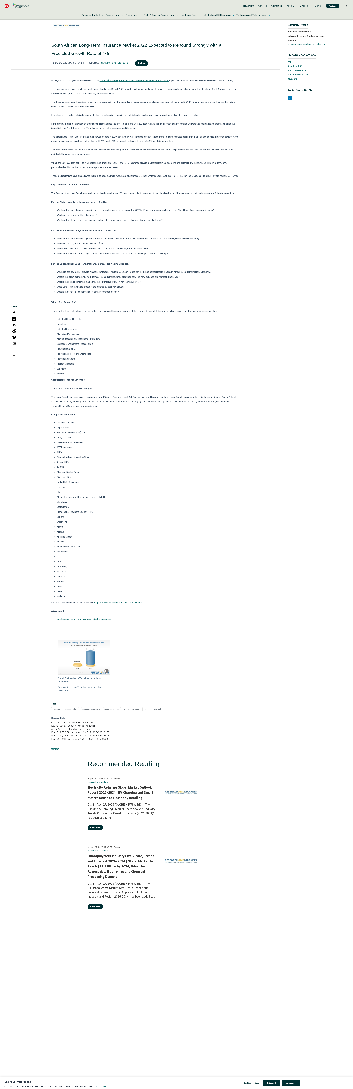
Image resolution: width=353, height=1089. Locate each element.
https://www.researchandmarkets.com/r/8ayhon (118, 602)
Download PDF (295, 66)
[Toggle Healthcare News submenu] (200, 15)
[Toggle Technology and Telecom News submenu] (269, 15)
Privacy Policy (102, 1086)
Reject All (271, 1083)
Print (290, 62)
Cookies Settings (251, 1083)
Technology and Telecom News (251, 15)
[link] (248, 6)
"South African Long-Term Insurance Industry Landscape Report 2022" (134, 80)
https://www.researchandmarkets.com (306, 44)
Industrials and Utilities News (217, 15)
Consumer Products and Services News (101, 15)
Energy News (132, 15)
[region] (176, 1083)
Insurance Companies (91, 709)
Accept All (291, 1083)
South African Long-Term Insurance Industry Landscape (84, 619)
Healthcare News (189, 15)
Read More (95, 828)
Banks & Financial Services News (159, 15)
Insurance (56, 709)
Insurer (146, 709)
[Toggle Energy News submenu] (141, 15)
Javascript (293, 79)
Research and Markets (113, 62)
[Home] (16, 5)
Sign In (318, 6)
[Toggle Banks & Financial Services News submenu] (177, 15)
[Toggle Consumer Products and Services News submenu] (122, 15)
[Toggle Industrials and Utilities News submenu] (233, 15)
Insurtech (157, 709)
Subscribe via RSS (297, 70)
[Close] (349, 1083)
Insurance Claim (71, 709)
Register (332, 6)
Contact (55, 749)
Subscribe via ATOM (298, 74)
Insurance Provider (131, 709)
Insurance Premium (111, 709)
